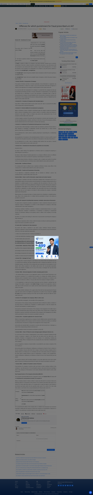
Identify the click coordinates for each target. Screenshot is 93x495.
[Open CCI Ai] (90, 492)
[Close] (58, 237)
